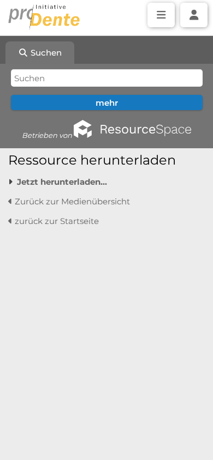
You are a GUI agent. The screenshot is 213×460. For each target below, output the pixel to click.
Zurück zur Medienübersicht (71, 201)
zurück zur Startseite (56, 221)
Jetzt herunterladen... (62, 182)
